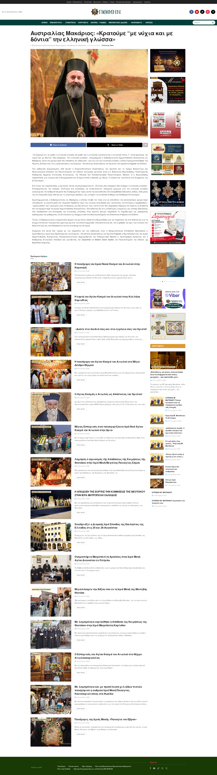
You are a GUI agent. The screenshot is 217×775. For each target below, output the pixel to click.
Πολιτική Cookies (63, 769)
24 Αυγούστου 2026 (82, 271)
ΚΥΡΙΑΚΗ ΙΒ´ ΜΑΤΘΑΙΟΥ (162, 492)
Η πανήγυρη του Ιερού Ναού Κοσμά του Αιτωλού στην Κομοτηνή (107, 265)
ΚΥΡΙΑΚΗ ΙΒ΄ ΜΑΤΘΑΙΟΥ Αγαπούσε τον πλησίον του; (168, 501)
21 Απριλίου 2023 (93, 45)
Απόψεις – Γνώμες (109, 2)
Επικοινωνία (74, 766)
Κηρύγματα (97, 2)
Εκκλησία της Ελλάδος (41, 264)
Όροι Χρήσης (87, 766)
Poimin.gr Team (108, 45)
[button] (160, 281)
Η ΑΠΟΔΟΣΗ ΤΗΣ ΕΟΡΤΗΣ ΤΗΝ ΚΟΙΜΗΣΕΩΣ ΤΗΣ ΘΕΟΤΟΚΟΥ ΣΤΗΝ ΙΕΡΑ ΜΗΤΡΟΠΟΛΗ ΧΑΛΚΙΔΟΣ (110, 493)
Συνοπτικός (88, 2)
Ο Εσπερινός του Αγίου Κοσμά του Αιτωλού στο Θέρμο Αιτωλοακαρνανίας (108, 655)
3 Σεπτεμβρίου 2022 (158, 380)
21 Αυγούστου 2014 (160, 506)
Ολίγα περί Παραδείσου (170, 481)
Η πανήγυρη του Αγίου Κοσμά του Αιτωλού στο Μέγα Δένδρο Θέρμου (107, 363)
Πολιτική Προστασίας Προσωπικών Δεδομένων (113, 766)
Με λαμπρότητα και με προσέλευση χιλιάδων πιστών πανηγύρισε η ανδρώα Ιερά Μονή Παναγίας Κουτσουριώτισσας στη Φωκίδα (108, 690)
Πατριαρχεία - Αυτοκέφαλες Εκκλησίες (71, 45)
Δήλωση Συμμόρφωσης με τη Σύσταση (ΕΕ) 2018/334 (93, 769)
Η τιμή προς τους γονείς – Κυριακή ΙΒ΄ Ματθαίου (174, 443)
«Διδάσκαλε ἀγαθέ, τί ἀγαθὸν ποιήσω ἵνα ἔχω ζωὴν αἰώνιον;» (175, 430)
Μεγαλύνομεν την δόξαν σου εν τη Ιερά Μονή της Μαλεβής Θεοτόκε (111, 590)
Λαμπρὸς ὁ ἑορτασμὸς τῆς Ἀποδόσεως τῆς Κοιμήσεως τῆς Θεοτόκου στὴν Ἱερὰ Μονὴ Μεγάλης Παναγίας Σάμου (110, 460)
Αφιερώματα (137, 2)
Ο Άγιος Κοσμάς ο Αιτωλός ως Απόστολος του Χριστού (108, 394)
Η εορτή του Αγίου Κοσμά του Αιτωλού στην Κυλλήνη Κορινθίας (107, 298)
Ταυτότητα (61, 766)
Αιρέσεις (147, 2)
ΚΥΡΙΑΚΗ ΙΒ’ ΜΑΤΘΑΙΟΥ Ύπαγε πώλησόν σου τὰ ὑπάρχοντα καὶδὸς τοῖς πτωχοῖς (173, 402)
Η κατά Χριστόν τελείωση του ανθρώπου (172, 469)
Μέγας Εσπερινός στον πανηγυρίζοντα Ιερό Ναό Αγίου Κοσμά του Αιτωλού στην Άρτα (109, 428)
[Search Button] (213, 22)
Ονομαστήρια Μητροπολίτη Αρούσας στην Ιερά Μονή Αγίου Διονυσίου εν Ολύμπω (107, 558)
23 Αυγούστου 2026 (82, 697)
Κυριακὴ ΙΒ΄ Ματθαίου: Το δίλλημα (175, 416)
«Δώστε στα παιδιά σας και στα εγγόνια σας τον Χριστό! (111, 329)
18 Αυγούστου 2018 (173, 474)
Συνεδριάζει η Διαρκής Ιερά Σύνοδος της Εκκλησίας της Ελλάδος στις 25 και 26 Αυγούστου (109, 525)
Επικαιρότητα (77, 2)
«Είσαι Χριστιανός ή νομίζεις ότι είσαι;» (174, 455)
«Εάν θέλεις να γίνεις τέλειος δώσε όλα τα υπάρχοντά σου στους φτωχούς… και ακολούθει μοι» (166, 374)
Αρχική (69, 2)
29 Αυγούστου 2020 (173, 436)
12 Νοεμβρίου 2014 (160, 495)
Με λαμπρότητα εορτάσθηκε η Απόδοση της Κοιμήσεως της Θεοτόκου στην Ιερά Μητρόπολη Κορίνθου (111, 623)
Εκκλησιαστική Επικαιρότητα (43, 45)
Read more (81, 282)
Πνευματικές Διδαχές (123, 2)
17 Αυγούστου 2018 (173, 485)
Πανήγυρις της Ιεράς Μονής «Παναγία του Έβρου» (106, 719)
